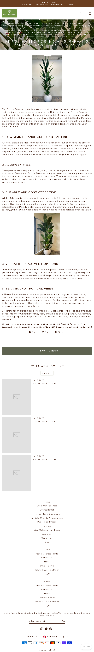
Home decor (60, 35)
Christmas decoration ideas (26, 32)
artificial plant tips (41, 26)
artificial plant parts (23, 26)
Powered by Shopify (47, 650)
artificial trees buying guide (66, 30)
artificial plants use (44, 30)
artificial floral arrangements (69, 23)
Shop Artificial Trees (47, 506)
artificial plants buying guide (77, 26)
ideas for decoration (35, 37)
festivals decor (32, 35)
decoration (75, 32)
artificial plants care (39, 28)
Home (47, 502)
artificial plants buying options (15, 28)
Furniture (47, 526)
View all (47, 373)
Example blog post (45, 383)
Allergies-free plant (24, 23)
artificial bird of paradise (45, 23)
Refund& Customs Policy (47, 570)
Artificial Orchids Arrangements (47, 518)
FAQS (47, 574)
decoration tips (18, 35)
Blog (47, 542)
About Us (47, 534)
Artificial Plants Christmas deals (63, 28)
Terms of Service (47, 566)
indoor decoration (54, 37)
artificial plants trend (26, 30)
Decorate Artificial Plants (58, 32)
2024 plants (8, 23)
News (47, 562)
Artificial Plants (57, 26)
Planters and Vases (47, 522)
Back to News (49, 351)
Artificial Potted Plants (47, 554)
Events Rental (47, 510)
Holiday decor (47, 35)
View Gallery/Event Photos (47, 530)
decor (43, 32)
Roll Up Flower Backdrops (47, 514)
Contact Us (47, 538)
